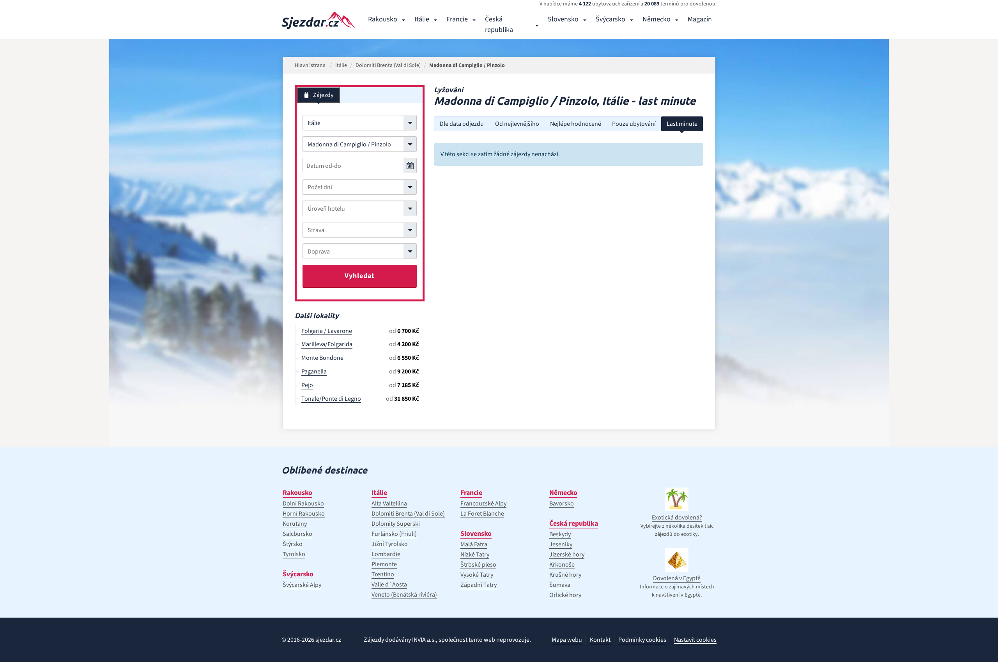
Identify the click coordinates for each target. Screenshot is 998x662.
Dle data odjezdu (462, 124)
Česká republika (499, 24)
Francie (457, 19)
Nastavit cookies (695, 640)
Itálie (421, 19)
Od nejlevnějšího (517, 124)
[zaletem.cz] (318, 20)
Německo (656, 19)
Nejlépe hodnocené (575, 124)
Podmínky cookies (642, 640)
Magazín (700, 19)
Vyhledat (360, 276)
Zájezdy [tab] (323, 95)
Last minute (682, 124)
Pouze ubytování (634, 124)
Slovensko (563, 19)
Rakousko (382, 19)
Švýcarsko (610, 19)
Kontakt (600, 640)
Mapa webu (567, 640)
